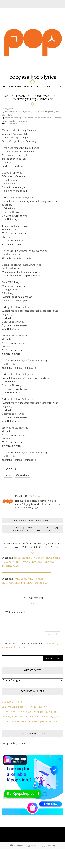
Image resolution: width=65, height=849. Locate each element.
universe (57, 117)
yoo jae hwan (21, 120)
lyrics (37, 117)
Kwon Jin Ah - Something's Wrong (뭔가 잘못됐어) (29, 711)
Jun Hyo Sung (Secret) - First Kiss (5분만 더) (25, 706)
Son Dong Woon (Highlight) (18, 111)
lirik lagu (29, 117)
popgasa (9, 108)
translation (46, 117)
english (14, 117)
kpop (21, 117)
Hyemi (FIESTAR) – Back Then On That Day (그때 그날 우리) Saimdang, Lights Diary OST (32, 529)
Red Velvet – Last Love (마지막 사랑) (33, 520)
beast (7, 117)
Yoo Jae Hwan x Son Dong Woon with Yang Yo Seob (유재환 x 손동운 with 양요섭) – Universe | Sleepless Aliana (31, 561)
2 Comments (11, 123)
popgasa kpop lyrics (32, 77)
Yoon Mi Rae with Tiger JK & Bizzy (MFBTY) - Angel (30, 721)
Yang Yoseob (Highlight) (43, 111)
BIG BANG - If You (12, 701)
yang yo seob (8, 120)
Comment (52, 634)
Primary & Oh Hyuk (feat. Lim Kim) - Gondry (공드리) (31, 716)
